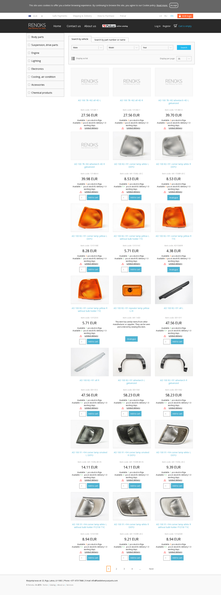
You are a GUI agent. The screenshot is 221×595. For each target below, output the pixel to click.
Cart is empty (185, 26)
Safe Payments (59, 15)
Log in (158, 26)
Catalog (52, 585)
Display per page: (167, 58)
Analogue (173, 197)
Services (69, 585)
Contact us (74, 25)
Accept (173, 5)
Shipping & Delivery (82, 15)
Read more (162, 5)
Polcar (123, 15)
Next (151, 568)
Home (57, 25)
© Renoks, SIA (31, 585)
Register (167, 26)
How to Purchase (105, 15)
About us (90, 25)
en (171, 15)
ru (165, 15)
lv (160, 15)
